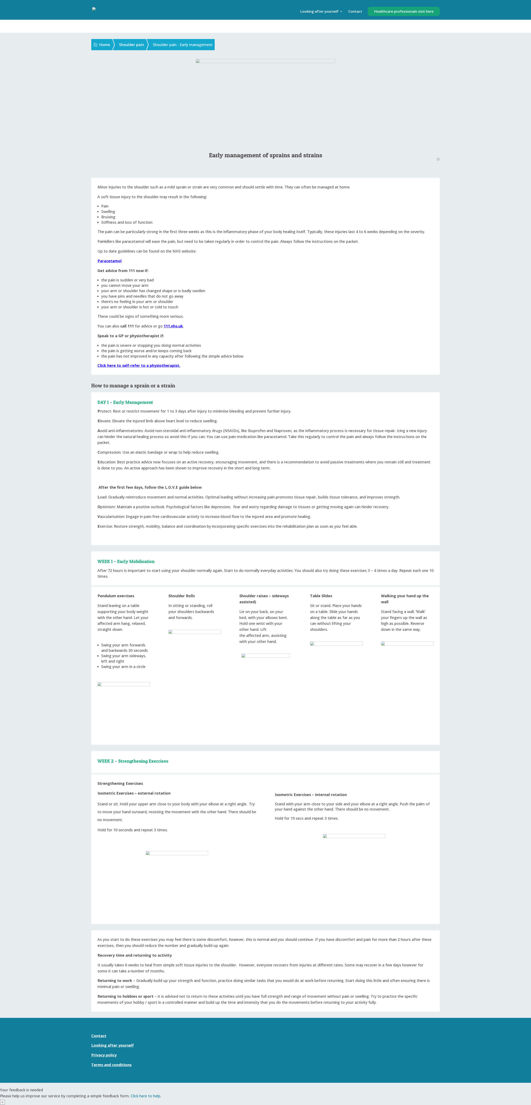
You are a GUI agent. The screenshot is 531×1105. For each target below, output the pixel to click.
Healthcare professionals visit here (404, 11)
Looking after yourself (319, 12)
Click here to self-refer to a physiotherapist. (138, 365)
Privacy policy (104, 1054)
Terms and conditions (111, 1064)
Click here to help (145, 1095)
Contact (355, 12)
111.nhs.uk (173, 326)
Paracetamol (109, 260)
